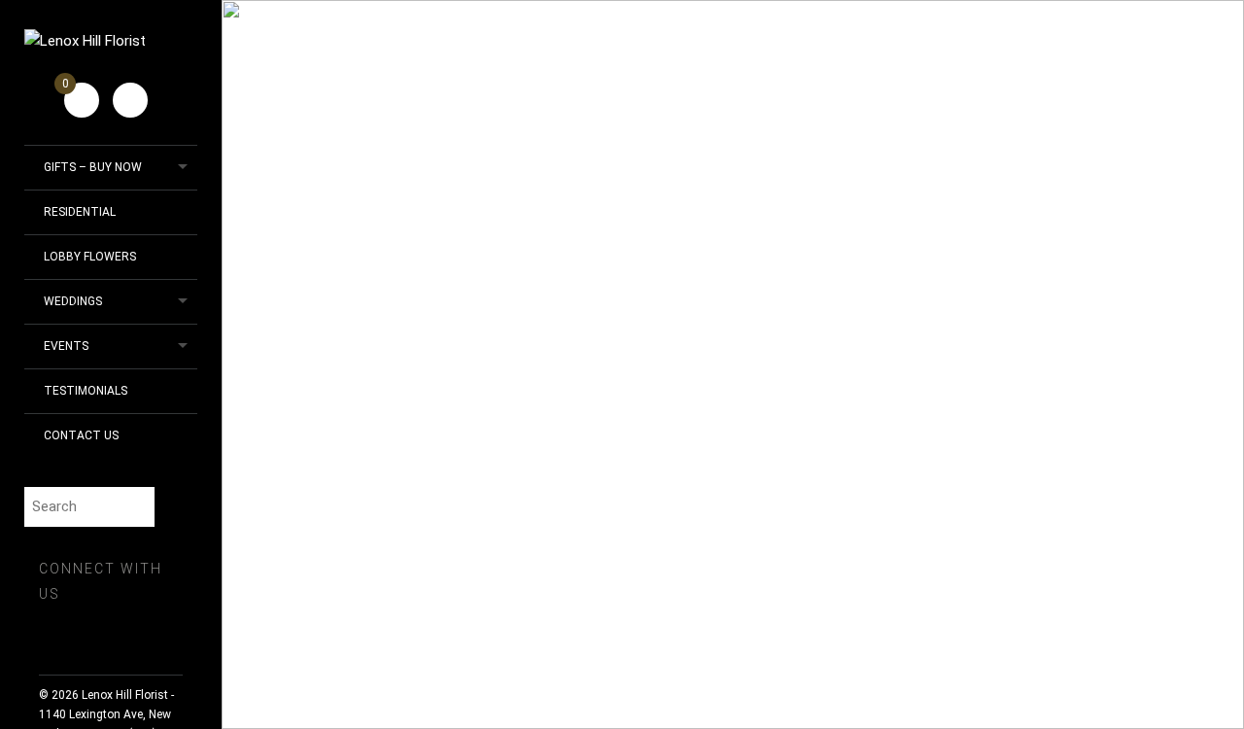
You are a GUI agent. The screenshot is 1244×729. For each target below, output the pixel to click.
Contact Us (81, 435)
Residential (80, 212)
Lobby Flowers (90, 256)
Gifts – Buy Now (93, 167)
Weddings (73, 301)
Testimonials (85, 391)
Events (66, 346)
